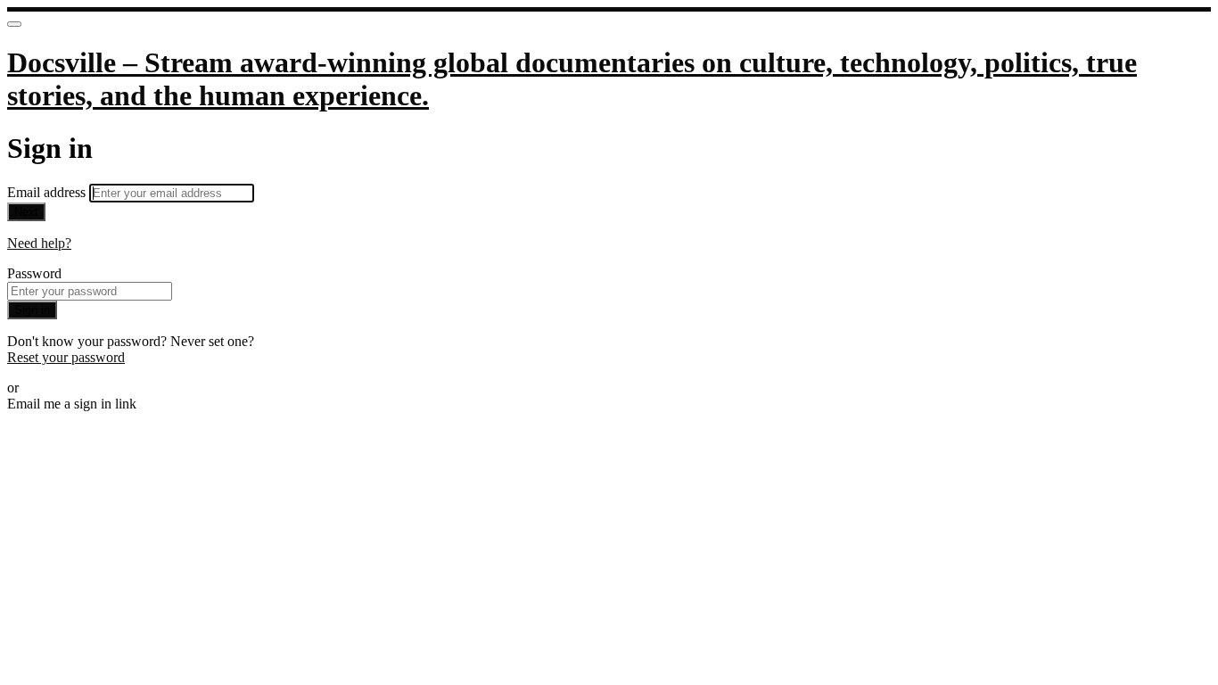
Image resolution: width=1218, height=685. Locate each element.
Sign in (32, 310)
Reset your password (66, 357)
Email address (48, 192)
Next (26, 212)
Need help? (39, 243)
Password (34, 273)
